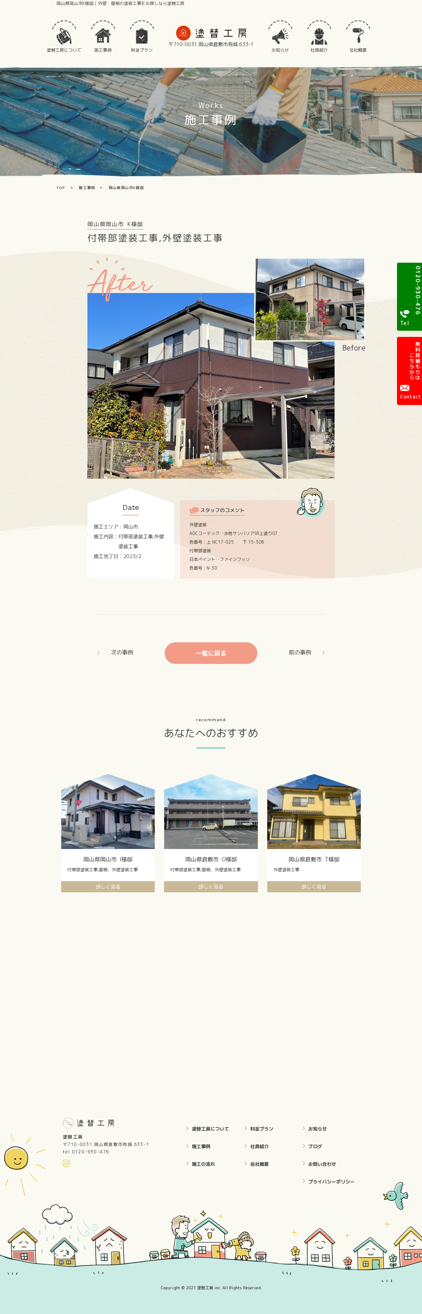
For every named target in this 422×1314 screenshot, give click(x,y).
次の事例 (122, 652)
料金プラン (261, 1129)
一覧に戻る (211, 653)
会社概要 (259, 1164)
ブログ (315, 1146)
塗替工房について (210, 1129)
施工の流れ (203, 1164)
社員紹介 (259, 1146)
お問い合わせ (322, 1164)
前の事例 (300, 652)
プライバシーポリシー (331, 1181)
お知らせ (317, 1129)
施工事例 (201, 1146)
